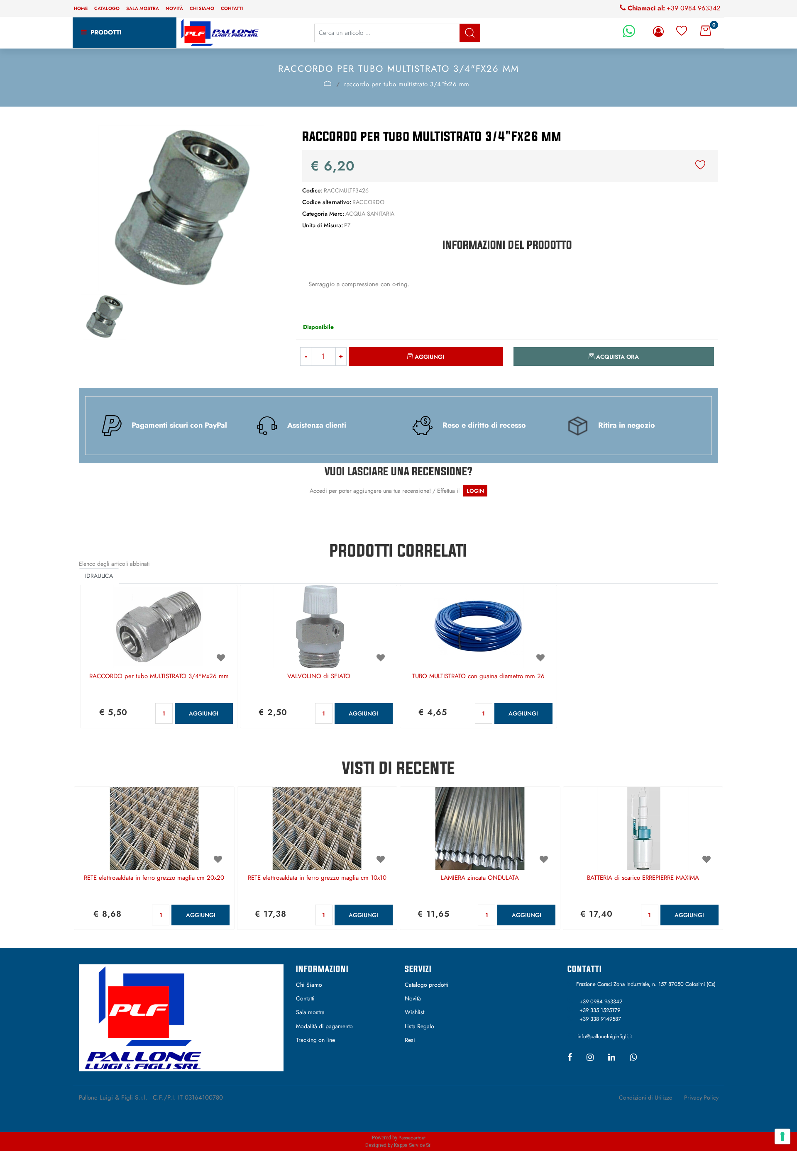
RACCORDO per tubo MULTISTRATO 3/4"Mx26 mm (159, 676)
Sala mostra (142, 8)
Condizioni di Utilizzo (645, 1097)
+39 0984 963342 (693, 8)
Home (81, 8)
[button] (470, 33)
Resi (410, 1040)
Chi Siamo (309, 985)
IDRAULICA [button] (99, 576)
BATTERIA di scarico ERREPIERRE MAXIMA (643, 878)
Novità (174, 8)
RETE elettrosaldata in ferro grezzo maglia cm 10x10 (317, 878)
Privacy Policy (701, 1097)
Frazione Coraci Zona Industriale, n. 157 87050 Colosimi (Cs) (646, 984)
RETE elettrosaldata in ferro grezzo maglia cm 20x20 (154, 878)
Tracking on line (315, 1040)
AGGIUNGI (203, 713)
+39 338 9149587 (600, 1019)
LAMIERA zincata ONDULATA (480, 878)
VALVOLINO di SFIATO (318, 676)
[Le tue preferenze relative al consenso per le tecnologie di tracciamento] (782, 1136)
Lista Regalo (419, 1026)
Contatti (232, 8)
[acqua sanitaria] (328, 83)
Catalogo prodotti (426, 985)
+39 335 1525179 (599, 1010)
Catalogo (107, 8)
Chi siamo (202, 8)
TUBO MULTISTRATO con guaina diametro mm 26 (478, 676)
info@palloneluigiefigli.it (604, 1036)
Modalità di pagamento (324, 1026)
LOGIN (475, 491)
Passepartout (411, 1137)
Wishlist (414, 1012)
